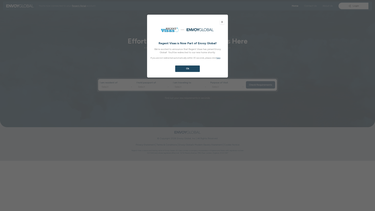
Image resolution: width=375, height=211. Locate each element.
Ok (187, 68)
